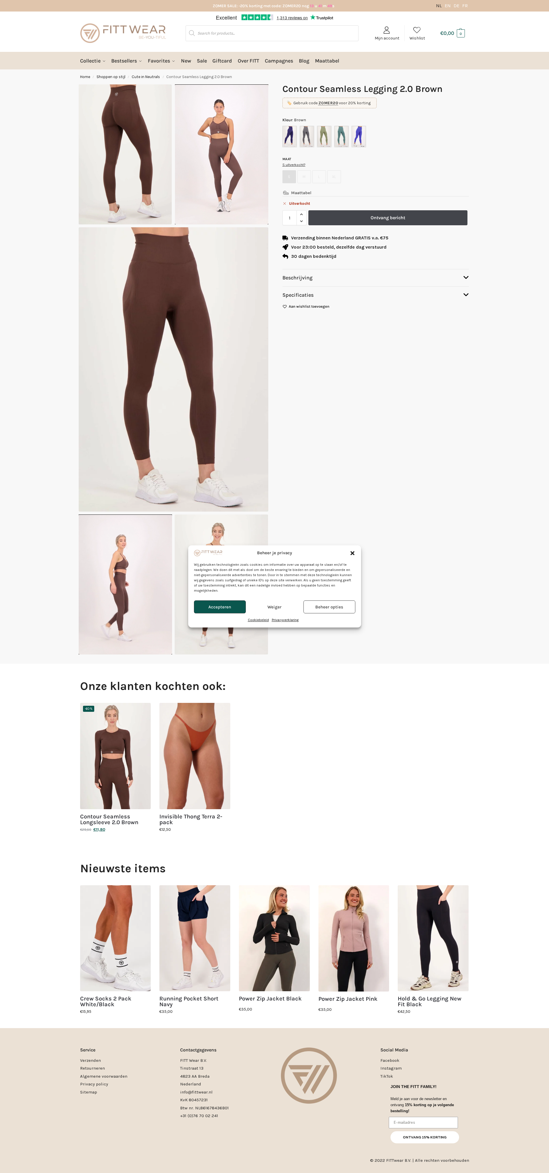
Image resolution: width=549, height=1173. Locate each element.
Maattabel (301, 192)
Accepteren (219, 607)
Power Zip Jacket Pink (348, 999)
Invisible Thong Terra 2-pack (190, 819)
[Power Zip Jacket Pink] (353, 938)
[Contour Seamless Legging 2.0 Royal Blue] (359, 136)
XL (334, 177)
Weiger (274, 607)
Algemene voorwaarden (103, 1076)
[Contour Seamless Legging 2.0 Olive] (324, 136)
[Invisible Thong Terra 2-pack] (194, 756)
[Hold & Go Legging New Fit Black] (433, 938)
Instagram (391, 1068)
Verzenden (90, 1060)
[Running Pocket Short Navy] (194, 938)
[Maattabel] (285, 192)
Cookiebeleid (258, 620)
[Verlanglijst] (142, 711)
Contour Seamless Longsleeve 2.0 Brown (109, 819)
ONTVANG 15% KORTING (424, 1137)
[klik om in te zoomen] (173, 369)
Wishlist (417, 38)
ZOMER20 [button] (328, 103)
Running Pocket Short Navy (188, 1001)
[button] (352, 553)
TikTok (386, 1076)
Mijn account (387, 38)
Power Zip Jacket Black (270, 999)
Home (85, 77)
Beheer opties (329, 607)
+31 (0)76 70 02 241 (199, 1115)
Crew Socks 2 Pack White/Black (105, 1001)
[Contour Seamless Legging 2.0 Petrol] (341, 136)
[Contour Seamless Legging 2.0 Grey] (307, 136)
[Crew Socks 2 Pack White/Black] (115, 938)
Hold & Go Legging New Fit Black (429, 1001)
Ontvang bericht (388, 217)
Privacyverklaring (285, 620)
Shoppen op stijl (111, 77)
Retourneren (92, 1068)
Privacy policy (94, 1084)
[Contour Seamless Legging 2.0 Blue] (289, 136)
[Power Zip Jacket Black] (274, 938)
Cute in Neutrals (146, 77)
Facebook (389, 1060)
